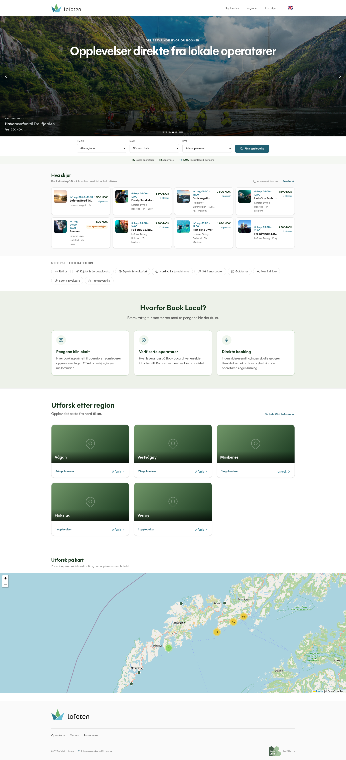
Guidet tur (241, 271)
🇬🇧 (290, 8)
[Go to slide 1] (163, 132)
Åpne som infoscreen (268, 181)
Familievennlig (101, 281)
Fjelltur (63, 271)
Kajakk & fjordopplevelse (95, 271)
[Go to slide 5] (176, 132)
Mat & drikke (269, 271)
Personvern (91, 735)
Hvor (80, 141)
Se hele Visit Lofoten (278, 415)
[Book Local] (275, 751)
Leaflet (320, 691)
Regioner (252, 8)
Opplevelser (232, 8)
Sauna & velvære (69, 281)
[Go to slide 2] (166, 132)
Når (132, 141)
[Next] (340, 76)
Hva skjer (271, 8)
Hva (185, 141)
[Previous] (6, 76)
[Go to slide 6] (181, 132)
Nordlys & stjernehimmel (174, 271)
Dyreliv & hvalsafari (135, 271)
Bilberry (291, 751)
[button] (169, 648)
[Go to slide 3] (170, 132)
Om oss (74, 735)
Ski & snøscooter (212, 271)
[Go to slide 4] (173, 132)
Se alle (287, 181)
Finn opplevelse (254, 149)
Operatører (58, 735)
